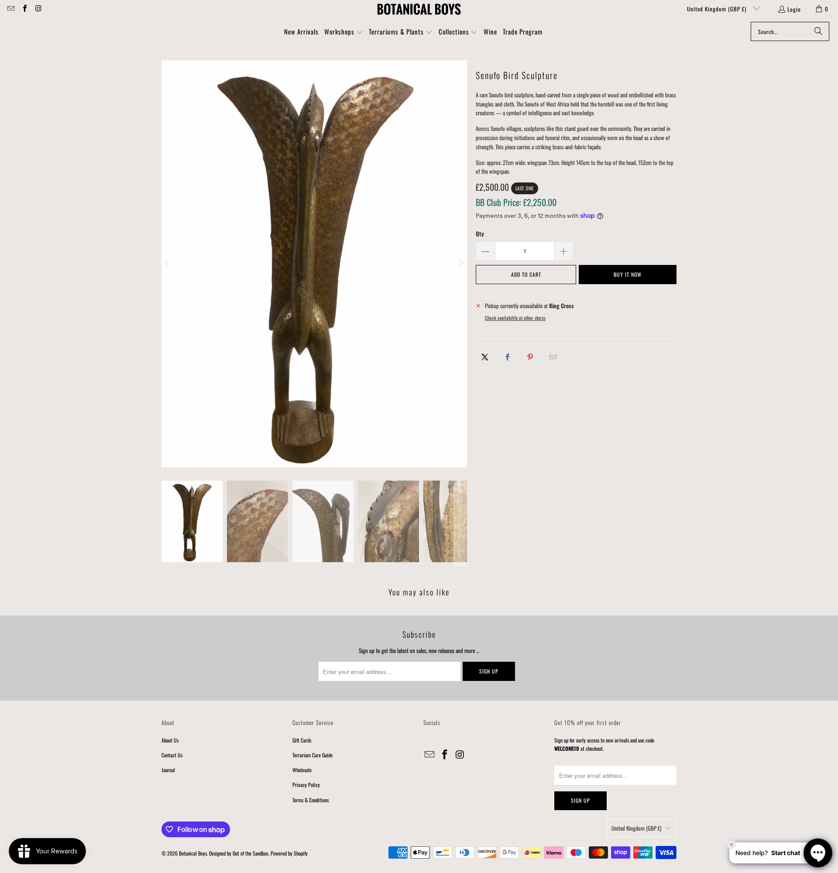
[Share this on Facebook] (507, 357)
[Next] (460, 263)
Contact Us (171, 755)
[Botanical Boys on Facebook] (24, 8)
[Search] (818, 31)
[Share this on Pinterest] (530, 357)
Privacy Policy (306, 784)
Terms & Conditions (310, 800)
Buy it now (628, 274)
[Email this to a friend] (553, 357)
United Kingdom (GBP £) (717, 8)
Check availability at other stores (515, 317)
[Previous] (168, 263)
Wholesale (302, 769)
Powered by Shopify (289, 853)
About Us (170, 740)
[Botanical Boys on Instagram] (38, 8)
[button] (343, 32)
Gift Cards (301, 740)
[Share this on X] (485, 357)
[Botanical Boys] (419, 9)
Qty (480, 233)
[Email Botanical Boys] (10, 8)
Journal (168, 769)
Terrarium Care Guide (312, 755)
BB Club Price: (516, 202)
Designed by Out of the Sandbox (238, 853)
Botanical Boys (193, 853)
